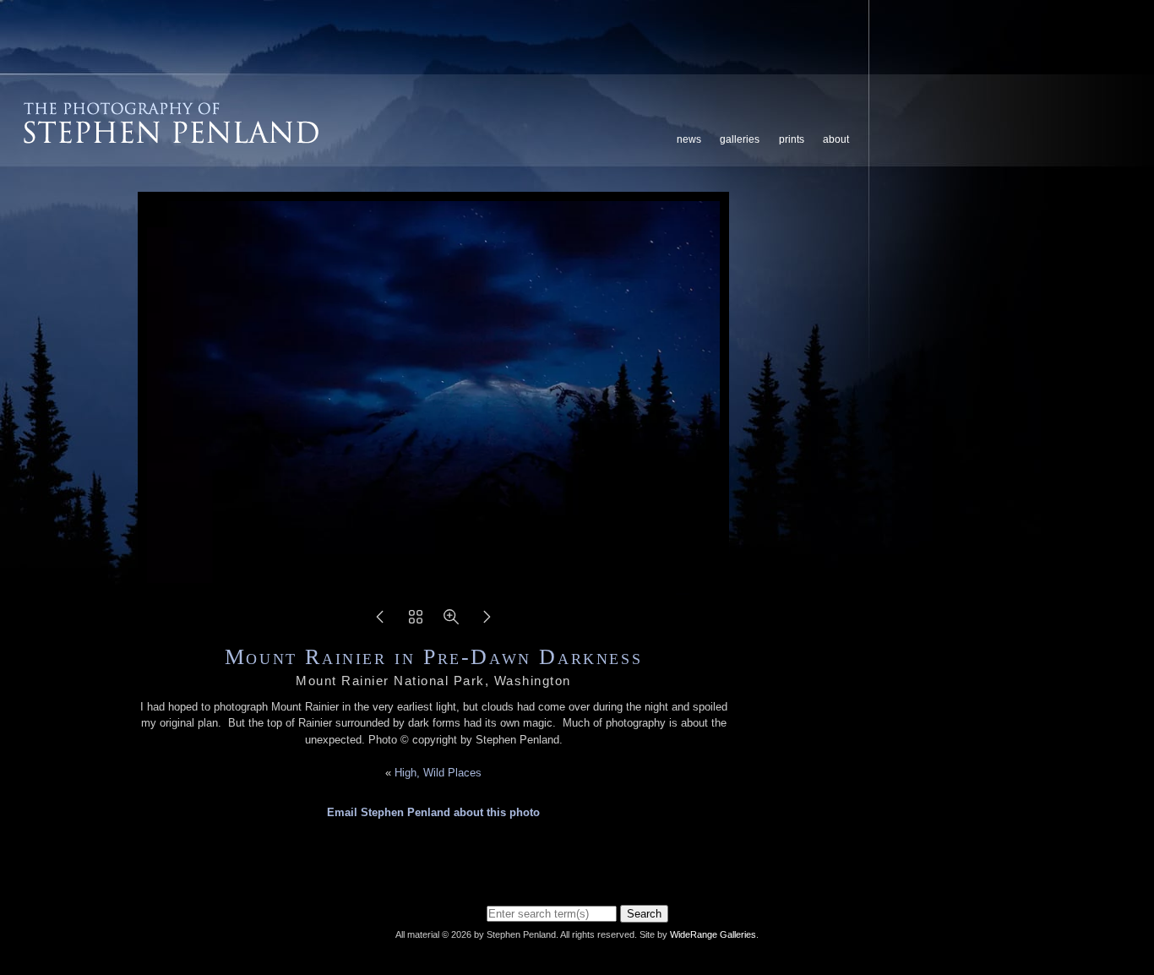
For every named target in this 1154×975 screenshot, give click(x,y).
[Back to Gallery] (415, 622)
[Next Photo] (486, 622)
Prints (791, 139)
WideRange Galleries (713, 934)
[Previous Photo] (380, 622)
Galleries (739, 139)
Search (644, 913)
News (689, 139)
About (836, 139)
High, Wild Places (438, 772)
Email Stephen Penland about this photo (433, 812)
